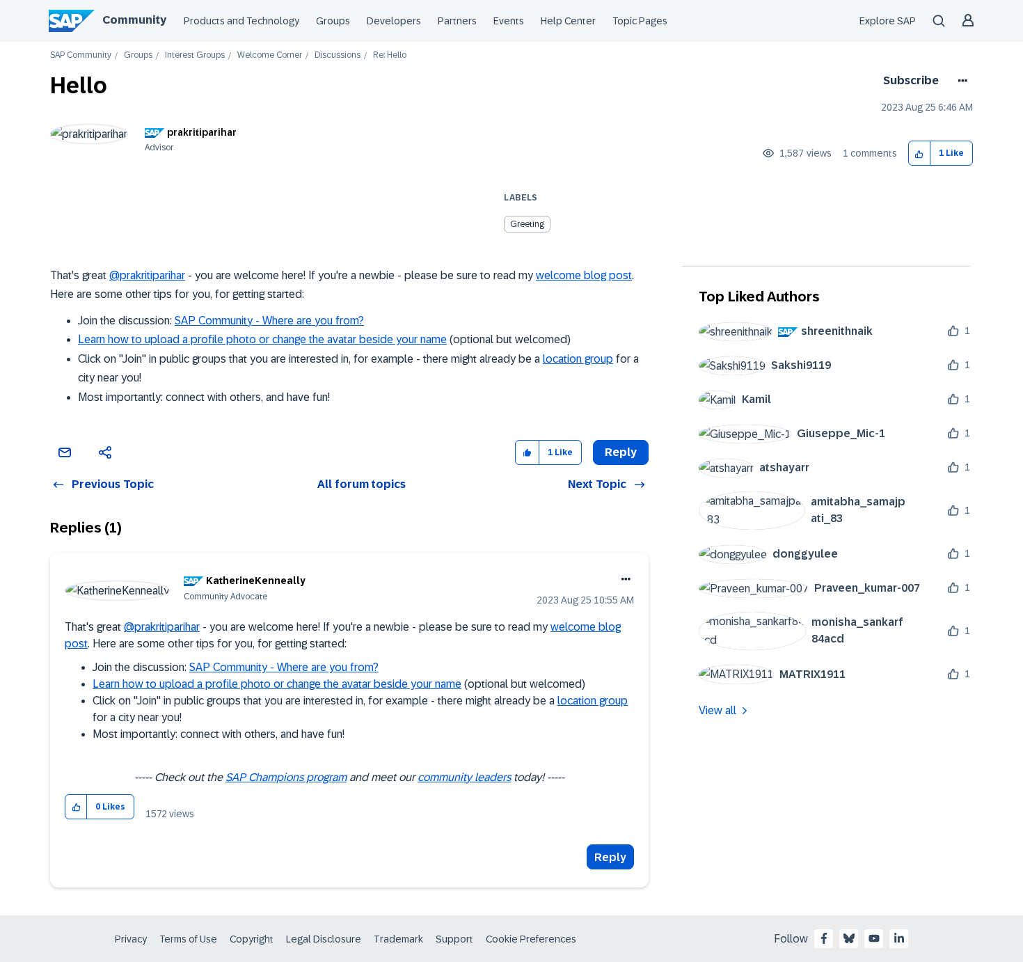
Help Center (568, 20)
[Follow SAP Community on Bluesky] (849, 938)
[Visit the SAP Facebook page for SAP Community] (824, 938)
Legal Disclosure (323, 939)
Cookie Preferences (531, 939)
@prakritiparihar (147, 275)
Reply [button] (621, 452)
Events (508, 20)
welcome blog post (584, 275)
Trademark (398, 939)
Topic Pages (639, 20)
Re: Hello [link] (389, 55)
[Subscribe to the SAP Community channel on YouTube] (874, 938)
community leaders (464, 777)
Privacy (131, 939)
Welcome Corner (269, 55)
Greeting (527, 224)
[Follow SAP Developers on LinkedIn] (899, 938)
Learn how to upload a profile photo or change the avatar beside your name (262, 339)
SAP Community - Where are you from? (269, 320)
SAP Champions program (286, 777)
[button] (919, 153)
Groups (333, 20)
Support (454, 939)
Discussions (337, 55)
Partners (457, 20)
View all (717, 710)
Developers (394, 20)
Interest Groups (195, 55)
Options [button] (960, 80)
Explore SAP (887, 20)
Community (134, 20)
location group (578, 359)
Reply (610, 857)
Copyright (251, 939)
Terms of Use (188, 939)
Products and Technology (241, 20)
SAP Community (80, 55)
